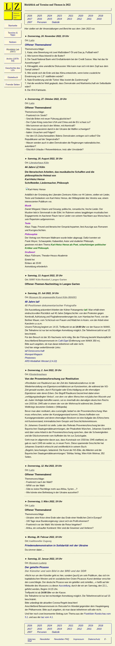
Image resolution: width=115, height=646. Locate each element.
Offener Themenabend (38, 44)
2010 (99, 19)
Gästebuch (13, 77)
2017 (29, 19)
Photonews (30, 357)
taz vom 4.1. (47, 617)
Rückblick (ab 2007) (12, 50)
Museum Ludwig (38, 563)
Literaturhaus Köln (39, 162)
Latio (31, 40)
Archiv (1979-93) (12, 60)
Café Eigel (63, 340)
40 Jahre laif (32, 301)
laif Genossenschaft (34, 351)
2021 (70, 15)
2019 (90, 15)
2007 (29, 22)
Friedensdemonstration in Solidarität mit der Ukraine (56, 545)
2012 (79, 19)
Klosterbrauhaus (38, 374)
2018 (100, 15)
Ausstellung (64, 585)
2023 (59, 15)
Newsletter (45, 639)
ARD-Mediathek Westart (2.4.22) (41, 361)
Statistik (56, 22)
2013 (69, 19)
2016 (39, 19)
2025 (39, 15)
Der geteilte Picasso (37, 567)
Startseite (12, 25)
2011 (89, 19)
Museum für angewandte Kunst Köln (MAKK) (53, 297)
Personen (42, 22)
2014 (59, 19)
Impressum (78, 639)
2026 (29, 15)
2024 (49, 15)
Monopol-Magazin (33, 354)
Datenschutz (94, 639)
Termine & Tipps (13, 34)
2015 (49, 19)
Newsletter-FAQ (61, 639)
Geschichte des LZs (12, 69)
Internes (31, 639)
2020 (80, 15)
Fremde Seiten (13, 84)
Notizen (12, 42)
